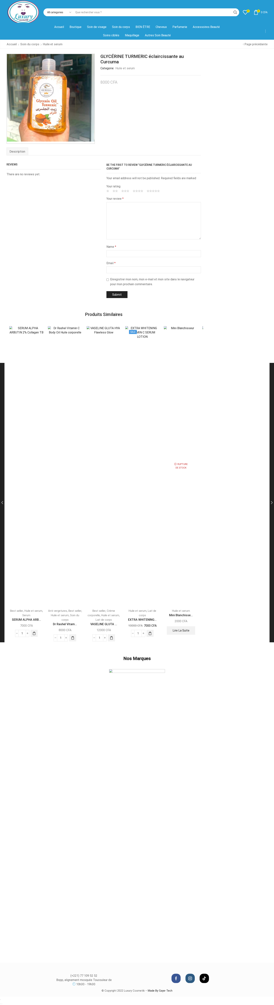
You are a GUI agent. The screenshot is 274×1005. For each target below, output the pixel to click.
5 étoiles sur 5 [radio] (153, 191)
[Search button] (235, 12)
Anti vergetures (57, 611)
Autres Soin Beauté (158, 35)
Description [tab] (17, 151)
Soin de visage (96, 27)
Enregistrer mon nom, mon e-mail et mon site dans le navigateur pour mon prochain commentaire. (152, 282)
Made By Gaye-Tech (160, 990)
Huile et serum (52, 44)
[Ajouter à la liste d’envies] (37, 334)
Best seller (16, 611)
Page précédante (256, 44)
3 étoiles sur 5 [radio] (125, 191)
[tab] (17, 152)
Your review (115, 198)
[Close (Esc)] (0, 999)
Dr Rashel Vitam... (65, 624)
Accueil (59, 27)
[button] (34, 633)
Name (111, 247)
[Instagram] (190, 978)
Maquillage (132, 35)
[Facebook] (176, 978)
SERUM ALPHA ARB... (26, 619)
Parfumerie (179, 27)
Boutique (75, 27)
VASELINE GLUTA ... (103, 624)
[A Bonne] (137, 809)
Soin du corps (121, 27)
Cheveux (161, 27)
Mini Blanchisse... (181, 615)
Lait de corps (104, 619)
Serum (26, 615)
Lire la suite (181, 630)
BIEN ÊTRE (143, 27)
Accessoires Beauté (206, 27)
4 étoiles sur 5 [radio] (138, 191)
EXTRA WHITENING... (142, 619)
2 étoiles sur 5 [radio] (115, 191)
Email (111, 263)
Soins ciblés (111, 35)
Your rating (113, 186)
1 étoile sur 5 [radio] (107, 191)
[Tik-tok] (204, 978)
